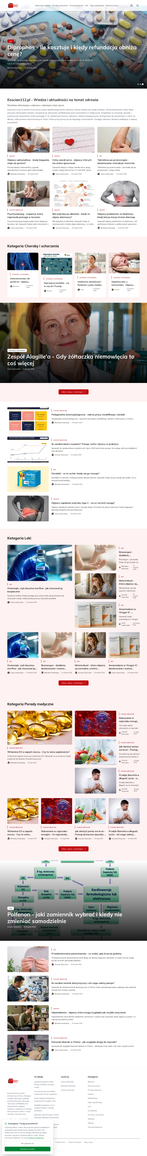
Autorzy (65, 1076)
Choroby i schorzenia (60, 5)
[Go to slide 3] (143, 84)
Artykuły (38, 1076)
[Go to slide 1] (138, 84)
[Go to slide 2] (140, 84)
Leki (86, 5)
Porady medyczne (76, 5)
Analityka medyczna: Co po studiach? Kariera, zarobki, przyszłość (44, 1108)
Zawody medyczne (16, 210)
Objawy (12, 156)
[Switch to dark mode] (138, 5)
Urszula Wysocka (14, 927)
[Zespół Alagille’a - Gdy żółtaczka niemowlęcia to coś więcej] (73, 343)
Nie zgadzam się (27, 1143)
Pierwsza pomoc (112, 5)
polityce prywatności (36, 1138)
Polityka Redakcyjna (75, 1142)
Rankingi (91, 1119)
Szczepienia (92, 1111)
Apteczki (91, 1082)
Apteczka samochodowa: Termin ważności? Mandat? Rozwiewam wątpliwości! (46, 1117)
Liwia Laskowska (13, 369)
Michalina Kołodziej (14, 68)
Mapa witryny (88, 1142)
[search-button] (131, 5)
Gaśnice (91, 1094)
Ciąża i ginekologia (97, 5)
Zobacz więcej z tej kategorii (72, 392)
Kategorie (93, 1076)
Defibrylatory (93, 1098)
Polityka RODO (60, 1142)
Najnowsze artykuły (42, 5)
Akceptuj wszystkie (27, 1149)
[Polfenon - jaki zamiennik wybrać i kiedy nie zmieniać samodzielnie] (73, 901)
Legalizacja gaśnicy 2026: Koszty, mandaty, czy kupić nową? (44, 1084)
